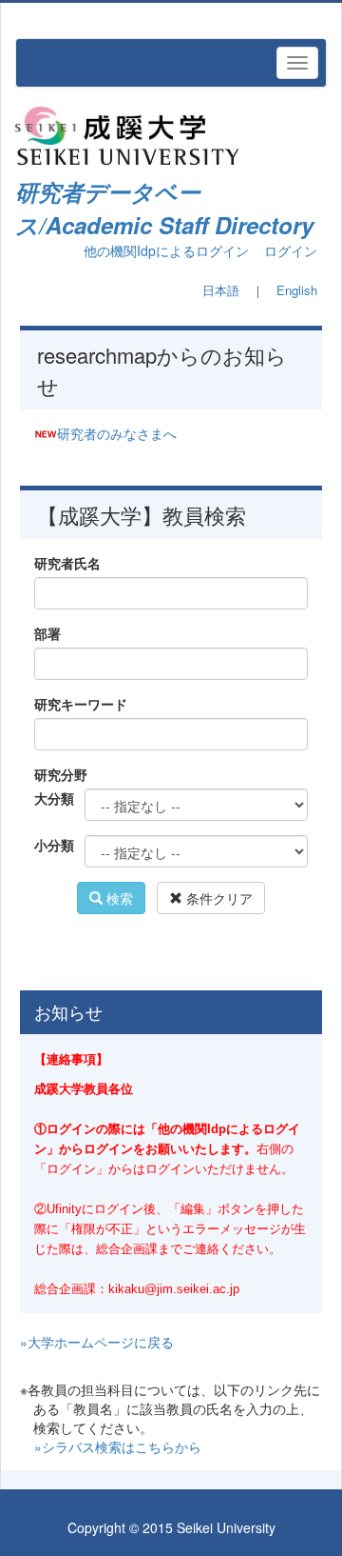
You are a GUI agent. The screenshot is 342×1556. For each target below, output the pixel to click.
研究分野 (60, 774)
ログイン (290, 250)
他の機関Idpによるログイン (166, 250)
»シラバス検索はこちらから (117, 1446)
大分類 (52, 798)
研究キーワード (80, 703)
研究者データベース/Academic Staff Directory (164, 207)
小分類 (52, 844)
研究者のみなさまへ (117, 433)
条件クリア (217, 898)
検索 (118, 898)
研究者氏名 (67, 562)
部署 (47, 633)
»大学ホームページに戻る (97, 1341)
